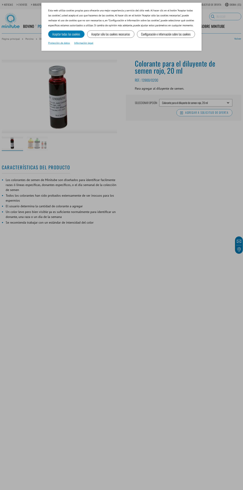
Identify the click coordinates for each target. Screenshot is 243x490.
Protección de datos (59, 43)
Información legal (83, 43)
